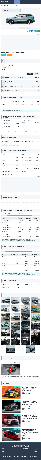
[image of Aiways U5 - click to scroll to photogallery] (20, 18)
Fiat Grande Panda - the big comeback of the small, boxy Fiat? (29, 388)
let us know (22, 378)
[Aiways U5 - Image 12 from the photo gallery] (35, 317)
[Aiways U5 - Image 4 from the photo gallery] (35, 301)
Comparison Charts (24, 1)
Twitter (30, 31)
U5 (14, 5)
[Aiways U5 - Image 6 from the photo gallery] (15, 309)
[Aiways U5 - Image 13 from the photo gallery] (5, 325)
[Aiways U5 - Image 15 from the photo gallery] (25, 325)
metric (30, 73)
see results (7, 362)
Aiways (12, 5)
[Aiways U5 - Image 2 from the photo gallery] (15, 301)
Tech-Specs (17, 1)
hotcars (5, 451)
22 (29, 408)
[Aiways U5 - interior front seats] (15, 333)
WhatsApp (37, 31)
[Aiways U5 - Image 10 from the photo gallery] (15, 317)
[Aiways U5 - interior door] (5, 341)
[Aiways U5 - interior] (35, 325)
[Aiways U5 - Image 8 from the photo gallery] (35, 309)
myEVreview (29, 457)
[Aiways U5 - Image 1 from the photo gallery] (5, 301)
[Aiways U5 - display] (10, 349)
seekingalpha (35, 449)
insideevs (15, 449)
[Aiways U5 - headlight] (30, 349)
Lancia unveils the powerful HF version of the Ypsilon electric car (29, 416)
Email (39, 31)
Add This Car (22, 28)
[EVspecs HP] (4, 2)
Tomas (25, 393)
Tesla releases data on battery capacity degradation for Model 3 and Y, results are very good (30, 432)
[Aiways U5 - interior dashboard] (5, 333)
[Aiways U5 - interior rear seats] (15, 341)
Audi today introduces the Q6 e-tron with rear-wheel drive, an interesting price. (29, 403)
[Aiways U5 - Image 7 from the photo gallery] (25, 309)
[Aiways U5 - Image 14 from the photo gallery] (15, 325)
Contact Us (5, 456)
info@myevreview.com (11, 457)
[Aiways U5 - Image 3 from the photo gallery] (25, 301)
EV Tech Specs (6, 5)
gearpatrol (25, 449)
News (36, 1)
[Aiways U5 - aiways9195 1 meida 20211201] (5, 309)
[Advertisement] (20, 42)
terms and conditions (14, 456)
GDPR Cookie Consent (32, 456)
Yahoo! (5, 449)
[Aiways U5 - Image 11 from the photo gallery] (25, 317)
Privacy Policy (23, 456)
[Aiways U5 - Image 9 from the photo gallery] (5, 317)
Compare (32, 1)
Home (2, 5)
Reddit (35, 31)
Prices (12, 1)
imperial (36, 73)
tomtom (35, 451)
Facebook (32, 31)
